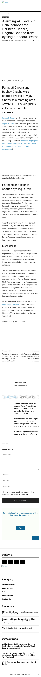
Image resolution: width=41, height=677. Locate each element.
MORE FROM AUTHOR (27, 397)
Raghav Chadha (8, 124)
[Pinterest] (14, 45)
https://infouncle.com (20, 385)
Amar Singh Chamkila (10, 304)
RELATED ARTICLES (10, 397)
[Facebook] (4, 45)
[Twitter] (9, 45)
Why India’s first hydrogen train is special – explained (17, 629)
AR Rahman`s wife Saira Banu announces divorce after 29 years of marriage (30, 357)
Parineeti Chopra (8, 118)
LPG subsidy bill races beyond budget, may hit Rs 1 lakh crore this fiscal (20, 613)
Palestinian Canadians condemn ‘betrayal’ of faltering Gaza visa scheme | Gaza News (10, 357)
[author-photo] (20, 379)
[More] (24, 45)
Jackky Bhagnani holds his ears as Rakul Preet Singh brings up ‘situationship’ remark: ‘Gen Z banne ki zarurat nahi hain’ (25, 408)
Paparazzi (11, 14)
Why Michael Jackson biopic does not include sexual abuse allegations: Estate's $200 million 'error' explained (18, 655)
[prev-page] (3, 442)
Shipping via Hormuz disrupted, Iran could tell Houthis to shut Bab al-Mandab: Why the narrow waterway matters (19, 621)
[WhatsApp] (19, 45)
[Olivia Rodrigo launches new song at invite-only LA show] (7, 434)
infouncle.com (8, 40)
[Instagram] (10, 562)
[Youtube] (22, 562)
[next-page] (7, 442)
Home (4, 14)
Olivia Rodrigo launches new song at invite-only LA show (19, 663)
